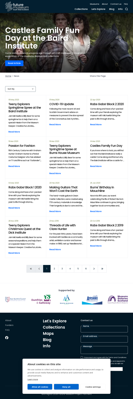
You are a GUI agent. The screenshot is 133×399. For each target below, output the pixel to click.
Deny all (66, 387)
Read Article (14, 63)
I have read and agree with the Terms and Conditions (105, 357)
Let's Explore (54, 321)
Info (120, 9)
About (105, 4)
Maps (48, 334)
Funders (9, 325)
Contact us (115, 4)
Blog (111, 9)
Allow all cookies (40, 387)
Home (8, 76)
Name (86, 326)
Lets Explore (98, 9)
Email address (90, 336)
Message (87, 346)
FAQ (126, 4)
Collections (81, 9)
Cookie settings (93, 387)
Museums (94, 4)
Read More (14, 131)
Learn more (33, 379)
